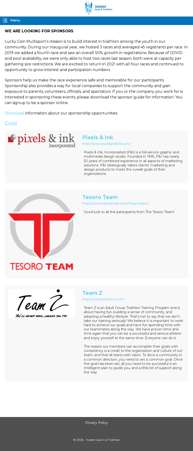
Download (14, 113)
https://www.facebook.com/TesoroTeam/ (115, 203)
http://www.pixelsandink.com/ (106, 144)
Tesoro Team (100, 197)
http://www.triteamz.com (103, 299)
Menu (15, 20)
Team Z (92, 293)
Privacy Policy (96, 423)
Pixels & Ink (97, 137)
